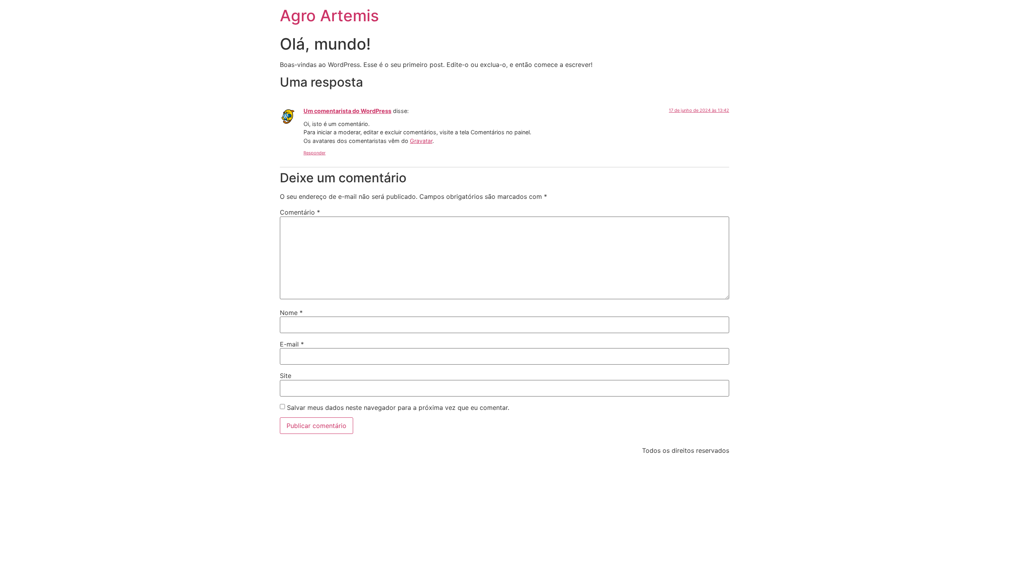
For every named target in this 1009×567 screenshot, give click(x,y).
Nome (291, 312)
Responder (314, 153)
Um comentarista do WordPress (347, 110)
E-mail (292, 344)
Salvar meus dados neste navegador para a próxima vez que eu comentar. (398, 407)
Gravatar (421, 140)
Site (285, 375)
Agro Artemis (329, 15)
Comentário (300, 212)
